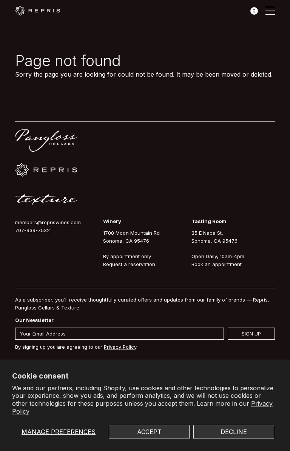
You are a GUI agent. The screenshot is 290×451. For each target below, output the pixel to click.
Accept (149, 432)
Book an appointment (216, 264)
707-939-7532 (32, 230)
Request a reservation (129, 264)
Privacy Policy (120, 347)
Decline (234, 432)
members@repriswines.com (48, 222)
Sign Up (251, 334)
